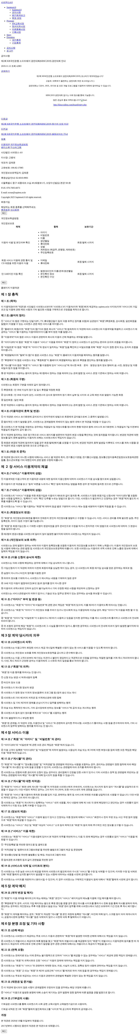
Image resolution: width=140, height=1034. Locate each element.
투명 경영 (16, 18)
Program (10, 21)
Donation (11, 37)
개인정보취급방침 (19, 144)
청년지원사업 (18, 26)
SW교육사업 (18, 23)
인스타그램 (15, 147)
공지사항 (16, 12)
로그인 (10, 51)
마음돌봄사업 (18, 29)
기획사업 (16, 32)
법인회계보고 (18, 15)
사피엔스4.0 (7, 2)
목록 (3, 139)
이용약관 (5, 144)
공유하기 (5, 71)
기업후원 (16, 43)
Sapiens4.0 (11, 7)
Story (9, 35)
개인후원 (16, 40)
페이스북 (5, 147)
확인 (4, 213)
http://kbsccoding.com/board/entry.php (70, 105)
